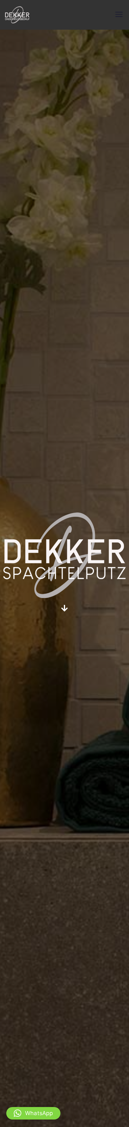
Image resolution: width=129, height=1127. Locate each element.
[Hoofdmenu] (119, 15)
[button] (33, 1113)
